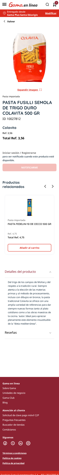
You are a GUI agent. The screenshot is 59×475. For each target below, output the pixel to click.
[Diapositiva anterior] (45, 186)
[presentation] (29, 303)
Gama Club (8, 397)
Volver (11, 21)
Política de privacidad (13, 463)
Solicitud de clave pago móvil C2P (21, 415)
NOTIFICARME (29, 167)
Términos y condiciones (14, 453)
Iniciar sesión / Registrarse (19, 153)
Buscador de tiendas (14, 424)
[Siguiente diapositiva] (52, 186)
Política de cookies (12, 458)
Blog (5, 402)
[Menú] (4, 4)
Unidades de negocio (14, 392)
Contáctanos (9, 429)
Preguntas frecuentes (14, 419)
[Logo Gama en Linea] (23, 4)
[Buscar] (47, 5)
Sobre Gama (9, 388)
